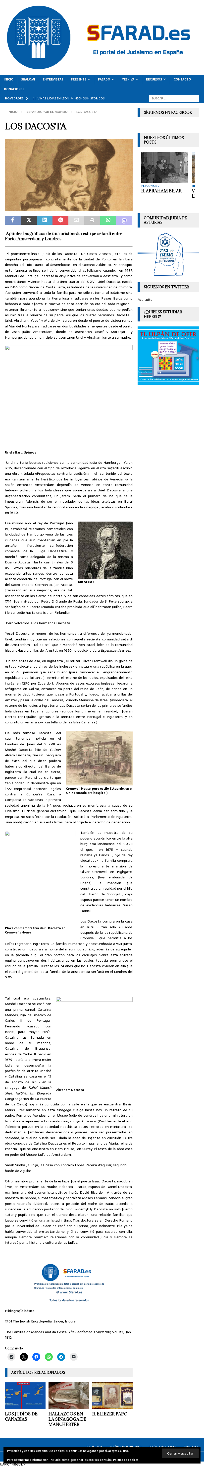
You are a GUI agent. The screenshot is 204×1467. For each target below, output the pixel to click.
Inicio (8, 79)
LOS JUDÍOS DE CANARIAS (21, 1416)
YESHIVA (128, 79)
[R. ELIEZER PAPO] (112, 1395)
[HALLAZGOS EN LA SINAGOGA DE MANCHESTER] (69, 1395)
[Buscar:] (174, 98)
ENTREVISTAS (53, 79)
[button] (69, 175)
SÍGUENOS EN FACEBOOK (168, 112)
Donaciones (14, 89)
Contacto (182, 79)
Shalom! (28, 79)
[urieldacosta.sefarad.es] (69, 208)
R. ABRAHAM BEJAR (161, 191)
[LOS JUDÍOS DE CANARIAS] (25, 1395)
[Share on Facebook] (13, 220)
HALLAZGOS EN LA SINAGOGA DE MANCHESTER (67, 1419)
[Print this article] (92, 220)
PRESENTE (78, 79)
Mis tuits (145, 299)
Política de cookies (125, 1459)
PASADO (104, 79)
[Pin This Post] (60, 220)
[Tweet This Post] (29, 220)
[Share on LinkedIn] (45, 220)
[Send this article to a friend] (76, 220)
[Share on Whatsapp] (108, 220)
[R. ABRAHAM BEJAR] (164, 167)
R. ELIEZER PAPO (110, 1414)
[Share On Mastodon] (124, 220)
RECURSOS (154, 79)
